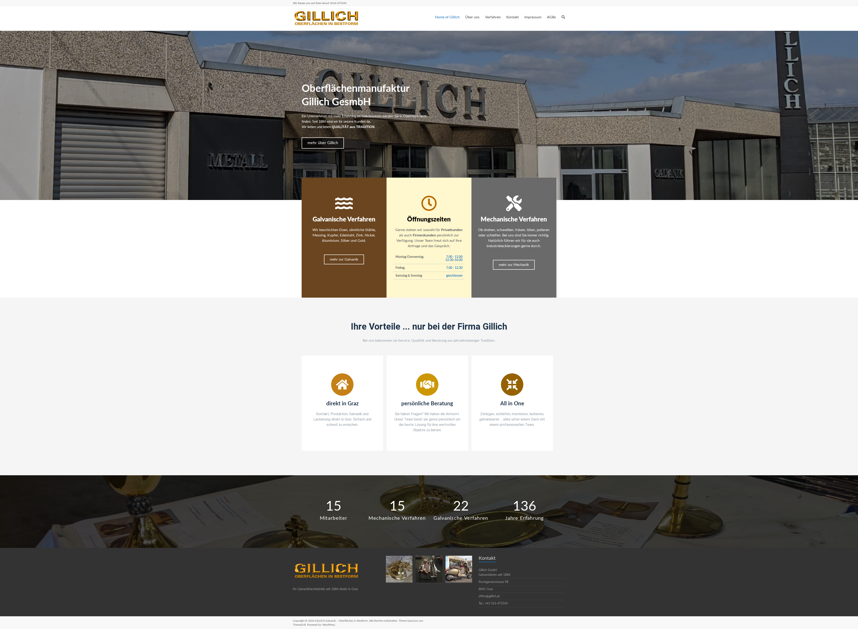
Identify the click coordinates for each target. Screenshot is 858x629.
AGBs (551, 17)
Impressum (532, 17)
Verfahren (493, 17)
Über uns (472, 17)
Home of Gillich (447, 17)
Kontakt (512, 17)
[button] (323, 143)
